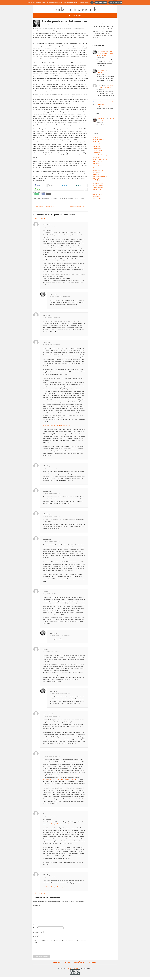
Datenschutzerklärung (74, 962)
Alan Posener (47, 198)
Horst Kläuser (96, 153)
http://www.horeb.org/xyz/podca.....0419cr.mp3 (56, 425)
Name (35, 928)
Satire (82, 198)
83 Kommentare (65, 24)
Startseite (57, 962)
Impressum (92, 962)
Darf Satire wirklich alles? (78, 207)
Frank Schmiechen (98, 181)
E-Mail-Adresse (38, 932)
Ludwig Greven (102, 118)
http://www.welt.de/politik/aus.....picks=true (55, 887)
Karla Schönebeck (98, 183)
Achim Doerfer (97, 144)
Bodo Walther (96, 196)
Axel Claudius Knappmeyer (100, 155)
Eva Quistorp (96, 172)
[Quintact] (75, 972)
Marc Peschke (97, 163)
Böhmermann (70, 198)
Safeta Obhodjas (97, 161)
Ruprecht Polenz (97, 166)
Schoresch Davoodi (98, 139)
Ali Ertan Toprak (97, 194)
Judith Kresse (96, 157)
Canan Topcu (96, 192)
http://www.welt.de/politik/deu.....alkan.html (56, 824)
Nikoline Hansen (97, 150)
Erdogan (77, 198)
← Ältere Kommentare (39, 218)
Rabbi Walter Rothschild (100, 176)
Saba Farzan (96, 146)
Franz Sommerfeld (98, 187)
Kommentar (37, 905)
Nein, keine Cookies (101, 2)
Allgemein (54, 198)
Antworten (57, 227)
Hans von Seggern (98, 185)
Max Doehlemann (98, 142)
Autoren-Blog (76, 15)
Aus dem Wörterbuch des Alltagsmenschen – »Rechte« (105, 54)
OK (92, 2)
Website (35, 936)
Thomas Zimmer (97, 198)
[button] (40, 185)
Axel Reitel (96, 174)
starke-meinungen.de (75, 9)
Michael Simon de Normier (100, 159)
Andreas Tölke (97, 190)
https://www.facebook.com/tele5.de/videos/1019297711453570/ (61, 779)
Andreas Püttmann (98, 170)
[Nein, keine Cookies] (148, 2)
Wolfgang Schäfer (98, 179)
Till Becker (96, 137)
